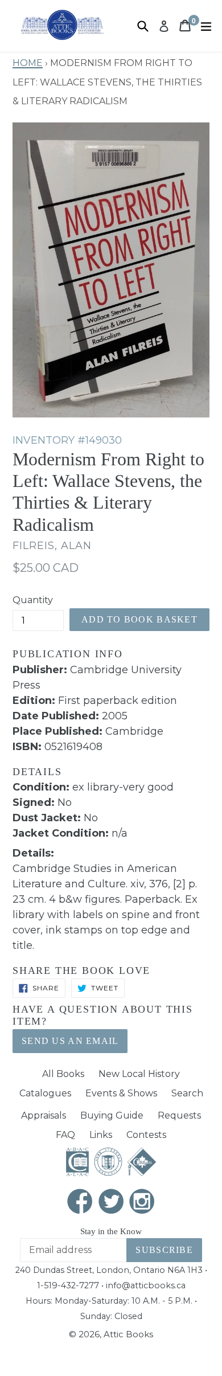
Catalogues (45, 1093)
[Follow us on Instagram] (142, 1202)
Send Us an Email (70, 1041)
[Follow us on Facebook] (80, 1202)
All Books (63, 1073)
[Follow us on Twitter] (111, 1202)
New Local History (139, 1073)
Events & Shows (121, 1093)
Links (100, 1134)
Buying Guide (111, 1115)
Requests (179, 1115)
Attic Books (128, 1334)
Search (187, 1093)
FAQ (65, 1134)
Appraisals (43, 1115)
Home (28, 61)
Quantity (33, 600)
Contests (146, 1134)
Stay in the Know (111, 1231)
